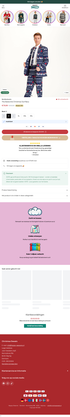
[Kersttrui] (7, 17)
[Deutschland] (22, 400)
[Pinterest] (7, 383)
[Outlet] (49, 17)
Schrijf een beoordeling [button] (35, 326)
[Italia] (36, 400)
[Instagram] (3, 383)
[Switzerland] (47, 400)
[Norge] (40, 400)
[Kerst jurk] (63, 17)
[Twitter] (11, 383)
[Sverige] (44, 400)
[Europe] (29, 400)
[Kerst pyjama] (21, 17)
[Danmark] (25, 400)
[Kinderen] (35, 17)
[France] (33, 400)
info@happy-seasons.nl (15, 345)
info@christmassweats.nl (54, 405)
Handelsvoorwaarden (10, 364)
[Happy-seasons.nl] (35, 6)
